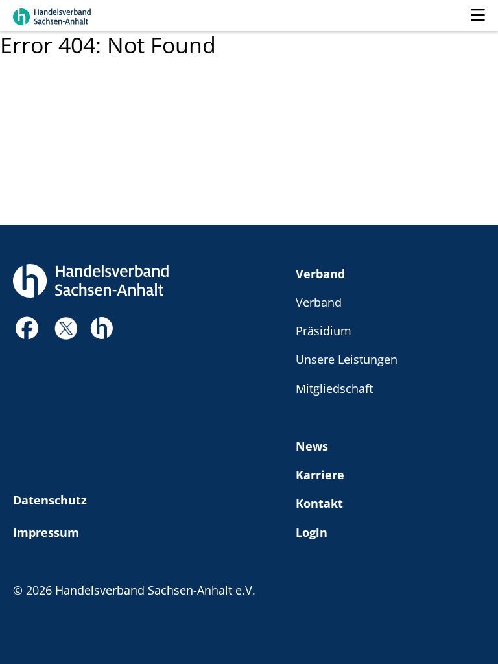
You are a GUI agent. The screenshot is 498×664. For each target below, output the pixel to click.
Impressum (46, 532)
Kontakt (319, 503)
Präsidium (323, 330)
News (312, 446)
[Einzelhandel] (101, 326)
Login (311, 532)
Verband (320, 273)
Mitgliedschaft (334, 388)
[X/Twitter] (65, 326)
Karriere (320, 474)
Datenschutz (50, 500)
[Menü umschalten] (478, 15)
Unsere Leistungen (346, 359)
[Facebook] (27, 332)
